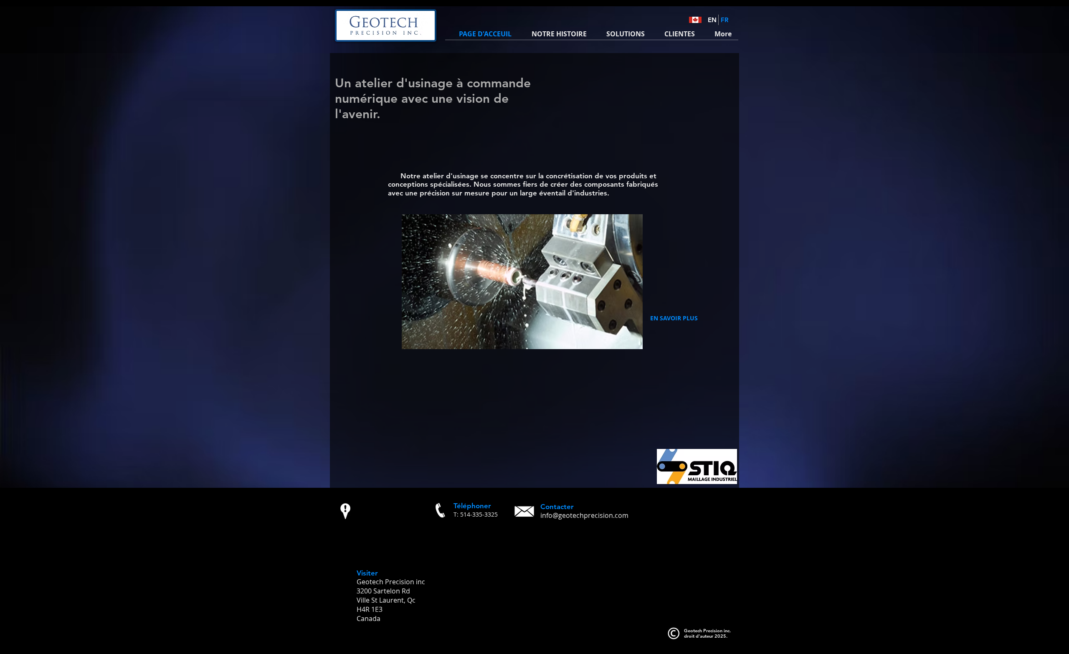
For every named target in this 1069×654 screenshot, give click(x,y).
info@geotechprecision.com (584, 515)
